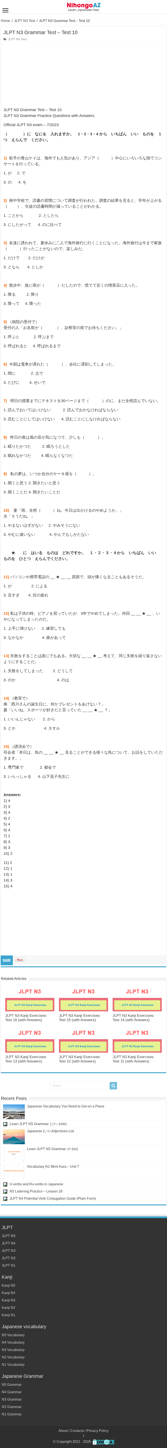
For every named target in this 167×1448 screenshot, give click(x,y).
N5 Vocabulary (13, 1335)
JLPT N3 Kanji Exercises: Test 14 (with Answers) (133, 1018)
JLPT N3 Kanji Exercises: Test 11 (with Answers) (133, 1059)
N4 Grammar (12, 1392)
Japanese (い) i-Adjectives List (50, 1131)
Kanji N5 (8, 1285)
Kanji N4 (8, 1293)
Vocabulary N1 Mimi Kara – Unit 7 (53, 1166)
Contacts (77, 1431)
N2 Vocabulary (13, 1357)
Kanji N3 (8, 1300)
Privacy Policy (98, 1431)
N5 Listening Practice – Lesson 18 (36, 1191)
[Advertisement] (83, 74)
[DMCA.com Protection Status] (103, 1441)
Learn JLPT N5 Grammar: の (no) (52, 1149)
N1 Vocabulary (13, 1364)
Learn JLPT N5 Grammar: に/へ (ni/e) (38, 1124)
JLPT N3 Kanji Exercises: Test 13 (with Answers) (26, 1059)
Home (5, 21)
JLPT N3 (8, 1251)
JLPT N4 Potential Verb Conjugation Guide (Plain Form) (53, 1198)
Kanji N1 (8, 1315)
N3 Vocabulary (13, 1350)
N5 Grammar (12, 1384)
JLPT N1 (8, 1265)
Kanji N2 (8, 1307)
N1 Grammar (12, 1414)
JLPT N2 (8, 1258)
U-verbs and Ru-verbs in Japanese (36, 1184)
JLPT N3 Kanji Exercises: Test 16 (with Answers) (26, 1018)
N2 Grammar (12, 1407)
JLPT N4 (8, 1243)
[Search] (113, 1085)
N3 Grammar (12, 1399)
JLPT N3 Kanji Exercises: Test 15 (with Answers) (80, 1018)
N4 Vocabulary (13, 1342)
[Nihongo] (84, 6)
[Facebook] (83, 1436)
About (63, 1431)
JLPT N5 (8, 1236)
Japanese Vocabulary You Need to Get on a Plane (65, 1106)
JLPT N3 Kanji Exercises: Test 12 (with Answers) (80, 1059)
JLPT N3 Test (24, 21)
